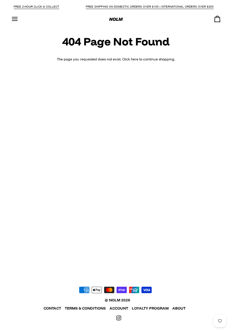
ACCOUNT (118, 308)
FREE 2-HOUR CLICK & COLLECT (36, 6)
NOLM (114, 300)
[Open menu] (19, 19)
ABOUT (179, 308)
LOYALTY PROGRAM (150, 308)
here (134, 59)
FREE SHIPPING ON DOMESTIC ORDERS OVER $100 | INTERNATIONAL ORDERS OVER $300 (150, 6)
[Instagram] (118, 318)
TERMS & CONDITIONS (85, 308)
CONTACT (52, 308)
